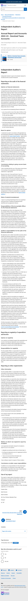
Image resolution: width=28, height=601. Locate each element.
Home (2, 14)
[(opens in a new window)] (2, 583)
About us (3, 573)
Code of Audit (15, 136)
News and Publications (9, 14)
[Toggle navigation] (25, 5)
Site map (13, 575)
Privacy (14, 578)
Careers (8, 573)
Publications (17, 14)
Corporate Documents (6, 16)
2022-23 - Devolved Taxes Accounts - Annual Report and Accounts (17, 56)
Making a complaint (5, 575)
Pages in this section (6, 532)
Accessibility (19, 573)
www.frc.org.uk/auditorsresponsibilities (10, 326)
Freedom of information (6, 578)
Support (13, 573)
